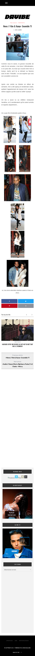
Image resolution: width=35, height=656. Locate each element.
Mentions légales (24, 640)
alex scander (18, 30)
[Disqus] (17, 397)
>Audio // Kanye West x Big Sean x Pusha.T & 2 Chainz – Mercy (17, 364)
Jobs (16, 640)
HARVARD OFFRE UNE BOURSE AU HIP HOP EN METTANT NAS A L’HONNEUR (17, 345)
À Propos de (9, 640)
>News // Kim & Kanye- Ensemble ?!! (18, 356)
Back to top (16, 652)
